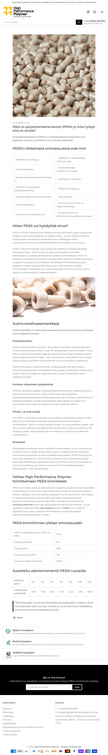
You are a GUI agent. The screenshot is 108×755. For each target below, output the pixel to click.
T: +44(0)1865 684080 (66, 708)
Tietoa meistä (10, 734)
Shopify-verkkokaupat (71, 747)
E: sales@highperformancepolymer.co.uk (76, 712)
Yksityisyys (8, 716)
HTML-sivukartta (11, 731)
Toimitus (7, 708)
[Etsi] (79, 22)
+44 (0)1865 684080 (94, 21)
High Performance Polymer (46, 747)
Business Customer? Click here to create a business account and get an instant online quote (54, 2)
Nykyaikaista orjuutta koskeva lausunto (23, 727)
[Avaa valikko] (102, 12)
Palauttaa (8, 712)
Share (19, 617)
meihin (66, 508)
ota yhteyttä (46, 508)
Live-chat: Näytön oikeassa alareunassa (75, 716)
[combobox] (43, 22)
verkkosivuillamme (22, 504)
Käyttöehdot (9, 723)
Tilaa (77, 687)
